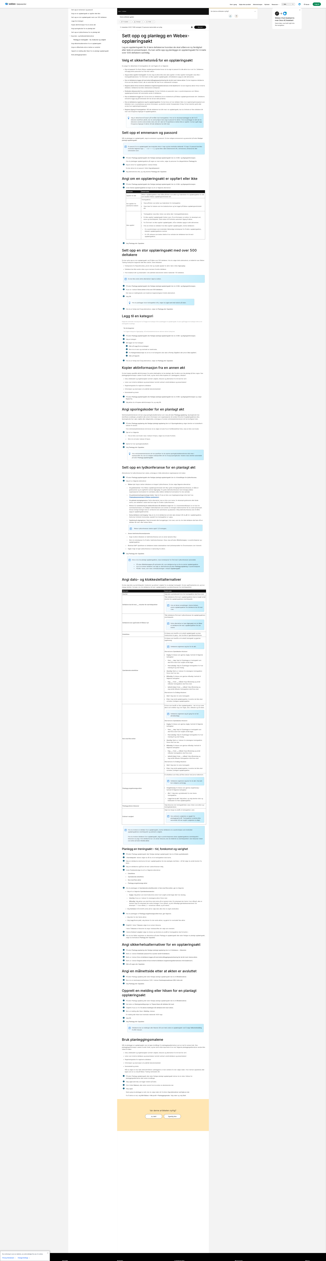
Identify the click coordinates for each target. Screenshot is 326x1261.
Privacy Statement (8, 1258)
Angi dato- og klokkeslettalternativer (82, 36)
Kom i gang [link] (233, 4)
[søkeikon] (282, 4)
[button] (299, 4)
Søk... (285, 4)
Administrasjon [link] (257, 4)
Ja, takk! (153, 1116)
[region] (25, 1256)
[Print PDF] (192, 27)
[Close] (48, 1253)
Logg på (316, 4)
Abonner (200, 27)
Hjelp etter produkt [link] (245, 4)
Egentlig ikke (172, 1116)
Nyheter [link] (267, 4)
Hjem (119, 11)
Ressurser (275, 4)
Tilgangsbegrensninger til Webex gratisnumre (144, 497)
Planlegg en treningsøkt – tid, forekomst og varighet (89, 40)
